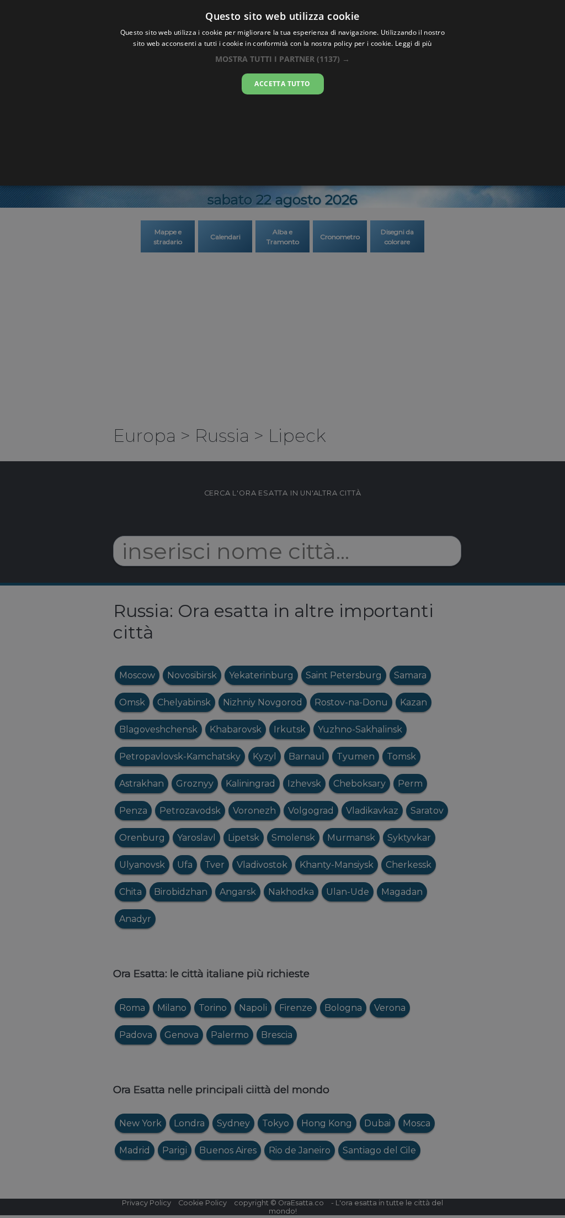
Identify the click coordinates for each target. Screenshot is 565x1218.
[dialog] (282, 93)
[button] (282, 59)
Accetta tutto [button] (282, 83)
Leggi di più (413, 43)
